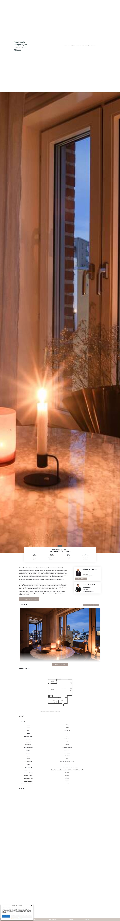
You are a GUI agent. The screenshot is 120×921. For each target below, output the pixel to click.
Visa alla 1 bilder (91, 604)
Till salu (67, 46)
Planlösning (52, 919)
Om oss (82, 46)
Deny (14, 916)
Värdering (81, 578)
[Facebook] (99, 46)
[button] (31, 905)
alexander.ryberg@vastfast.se (88, 575)
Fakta (71, 919)
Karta (87, 919)
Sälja (73, 46)
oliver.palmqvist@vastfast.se (88, 591)
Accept (6, 916)
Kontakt (93, 46)
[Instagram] (103, 46)
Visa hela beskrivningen (29, 599)
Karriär (87, 46)
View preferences (26, 916)
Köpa (77, 46)
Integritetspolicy (13, 918)
